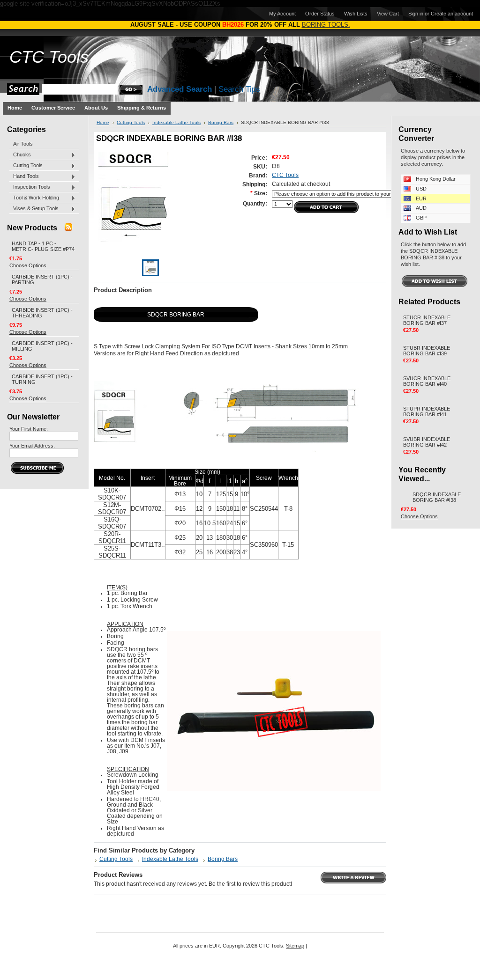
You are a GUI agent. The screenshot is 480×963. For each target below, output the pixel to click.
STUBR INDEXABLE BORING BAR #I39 (426, 350)
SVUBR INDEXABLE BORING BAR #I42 (426, 442)
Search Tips (239, 89)
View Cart (388, 13)
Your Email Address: (32, 445)
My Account (282, 13)
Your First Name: (28, 429)
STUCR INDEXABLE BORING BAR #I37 (426, 320)
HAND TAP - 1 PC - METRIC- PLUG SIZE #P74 (43, 246)
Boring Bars (220, 122)
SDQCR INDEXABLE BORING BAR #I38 (436, 497)
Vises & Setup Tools (34, 209)
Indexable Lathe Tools (176, 122)
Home (103, 122)
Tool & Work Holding (34, 198)
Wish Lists (356, 13)
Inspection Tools (29, 187)
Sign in (415, 13)
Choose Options (27, 265)
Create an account (452, 13)
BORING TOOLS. (326, 24)
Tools (49, 57)
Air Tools (23, 144)
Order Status (320, 13)
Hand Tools (24, 176)
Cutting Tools (26, 165)
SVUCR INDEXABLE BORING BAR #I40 (426, 381)
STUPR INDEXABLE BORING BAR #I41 (426, 411)
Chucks (20, 155)
